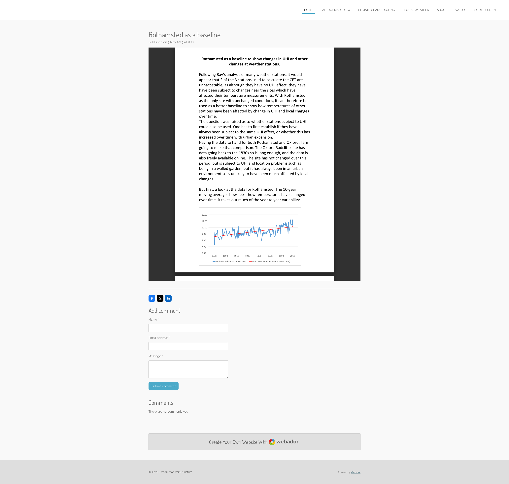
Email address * (159, 338)
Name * (154, 319)
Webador (355, 472)
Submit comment (164, 386)
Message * (156, 356)
